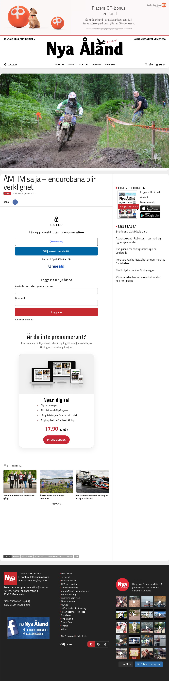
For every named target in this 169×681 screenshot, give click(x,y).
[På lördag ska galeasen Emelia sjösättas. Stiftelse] (160, 653)
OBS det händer (69, 584)
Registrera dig (147, 202)
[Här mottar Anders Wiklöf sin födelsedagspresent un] (147, 640)
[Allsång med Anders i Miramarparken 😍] (134, 640)
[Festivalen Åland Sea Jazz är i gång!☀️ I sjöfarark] (160, 601)
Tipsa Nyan (66, 573)
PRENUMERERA (157, 39)
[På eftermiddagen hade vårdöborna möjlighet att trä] (121, 614)
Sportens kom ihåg (70, 598)
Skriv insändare (69, 580)
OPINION (96, 64)
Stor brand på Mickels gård (131, 231)
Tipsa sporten (68, 601)
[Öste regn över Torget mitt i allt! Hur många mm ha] (121, 653)
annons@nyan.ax (37, 580)
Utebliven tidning (69, 587)
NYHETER (59, 64)
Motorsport (40, 556)
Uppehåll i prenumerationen (75, 591)
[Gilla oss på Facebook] (28, 628)
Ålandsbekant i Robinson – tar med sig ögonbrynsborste (138, 240)
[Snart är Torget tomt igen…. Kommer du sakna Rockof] (160, 627)
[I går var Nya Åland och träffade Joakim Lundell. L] (147, 653)
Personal (65, 577)
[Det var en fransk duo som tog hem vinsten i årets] (147, 614)
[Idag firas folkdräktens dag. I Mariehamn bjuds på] (147, 627)
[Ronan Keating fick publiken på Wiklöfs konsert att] (121, 640)
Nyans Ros (66, 622)
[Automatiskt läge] (91, 644)
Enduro (16, 556)
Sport (7, 193)
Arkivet (144, 197)
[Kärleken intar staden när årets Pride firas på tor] (121, 601)
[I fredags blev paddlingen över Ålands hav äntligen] (147, 601)
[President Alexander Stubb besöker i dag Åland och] (134, 614)
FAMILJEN (109, 64)
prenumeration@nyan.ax (34, 587)
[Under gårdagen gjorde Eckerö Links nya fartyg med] (160, 614)
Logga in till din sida (150, 192)
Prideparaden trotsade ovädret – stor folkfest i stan (138, 279)
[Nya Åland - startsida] (85, 59)
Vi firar (64, 629)
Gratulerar (66, 615)
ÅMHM (69, 556)
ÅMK (76, 556)
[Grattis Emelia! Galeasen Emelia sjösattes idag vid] (160, 640)
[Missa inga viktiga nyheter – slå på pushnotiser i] (121, 627)
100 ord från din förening (73, 608)
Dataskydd (82, 636)
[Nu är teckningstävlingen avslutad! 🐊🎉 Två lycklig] (134, 653)
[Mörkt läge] (105, 644)
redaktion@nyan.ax (38, 577)
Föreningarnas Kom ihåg (73, 611)
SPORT (72, 64)
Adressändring (68, 594)
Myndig (64, 604)
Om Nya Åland (68, 636)
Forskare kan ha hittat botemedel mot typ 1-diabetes (140, 261)
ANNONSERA (141, 39)
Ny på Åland (67, 618)
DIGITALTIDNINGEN (25, 39)
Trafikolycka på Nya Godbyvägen (135, 270)
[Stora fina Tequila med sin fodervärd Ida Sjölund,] (134, 627)
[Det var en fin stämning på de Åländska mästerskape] (134, 601)
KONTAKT (8, 39)
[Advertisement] (56, 529)
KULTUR (83, 64)
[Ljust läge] (98, 644)
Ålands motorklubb (57, 556)
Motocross (27, 556)
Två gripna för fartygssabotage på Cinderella (136, 251)
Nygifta (64, 625)
